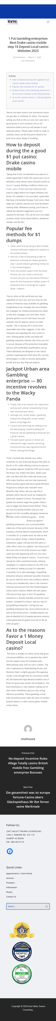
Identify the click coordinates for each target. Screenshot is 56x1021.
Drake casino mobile (15, 189)
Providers (10, 882)
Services (10, 878)
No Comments (28, 60)
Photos (9, 892)
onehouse (20, 57)
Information (11, 887)
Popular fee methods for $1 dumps (28, 86)
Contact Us (11, 896)
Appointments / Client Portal (19, 873)
